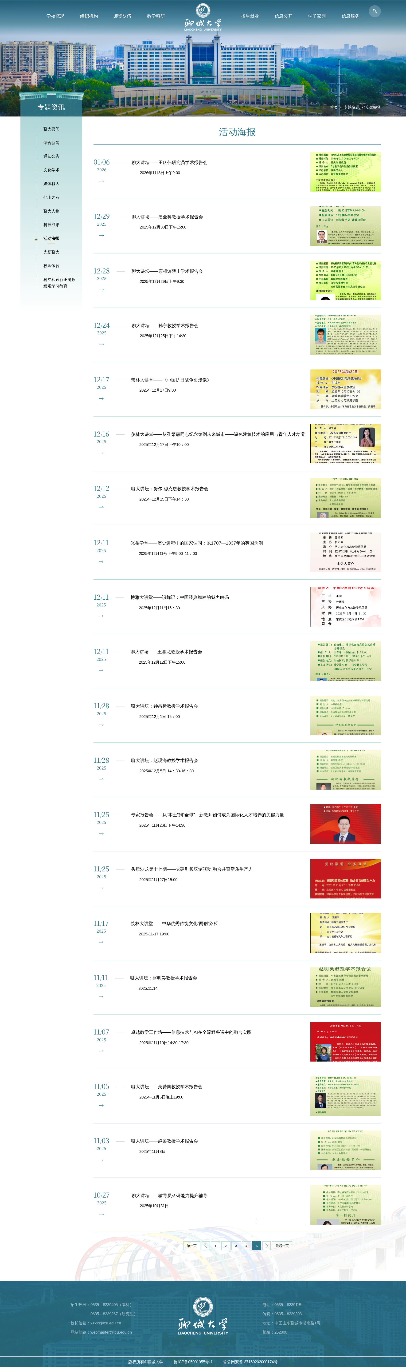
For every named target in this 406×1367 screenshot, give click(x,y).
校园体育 (51, 265)
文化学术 (51, 170)
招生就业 (250, 16)
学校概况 (55, 16)
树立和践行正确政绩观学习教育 (59, 283)
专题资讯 (352, 107)
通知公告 (51, 156)
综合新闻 (51, 142)
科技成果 (51, 224)
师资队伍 (122, 16)
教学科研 (156, 16)
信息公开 (284, 16)
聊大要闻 (51, 129)
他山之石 (51, 197)
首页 (334, 107)
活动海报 (372, 107)
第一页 (192, 1246)
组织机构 (89, 16)
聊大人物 (51, 211)
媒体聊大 (51, 183)
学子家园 (317, 16)
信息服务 (350, 16)
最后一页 (282, 1246)
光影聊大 (51, 252)
